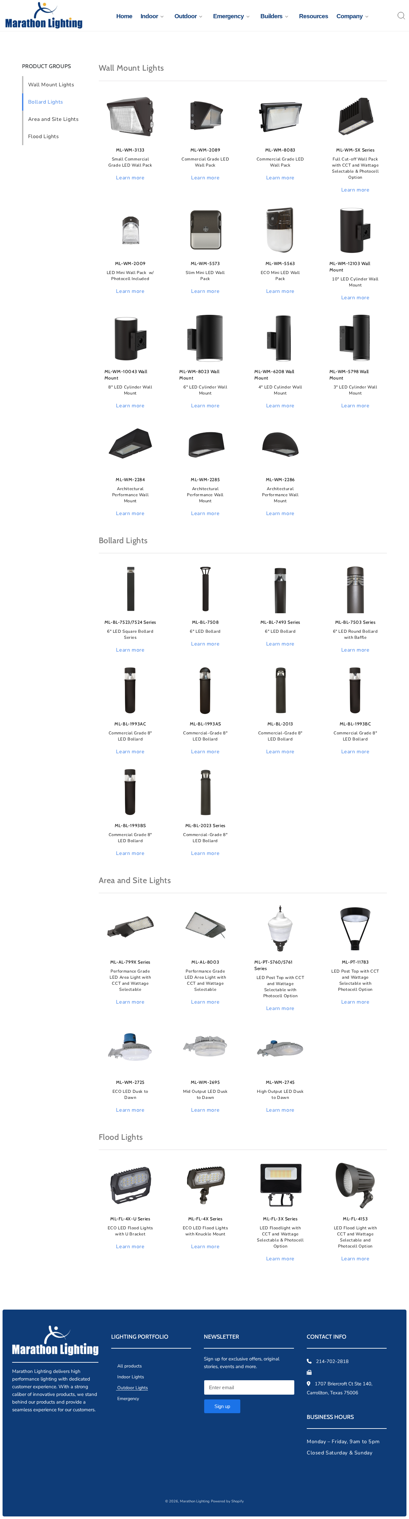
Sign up (222, 1406)
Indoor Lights (130, 1377)
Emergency (127, 1399)
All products (129, 1366)
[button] (149, 16)
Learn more (130, 177)
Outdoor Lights (132, 1388)
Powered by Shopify (227, 1501)
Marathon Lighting (195, 1501)
